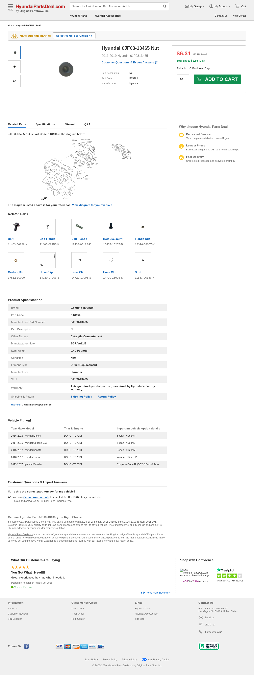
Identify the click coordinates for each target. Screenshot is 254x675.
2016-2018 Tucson (134, 521)
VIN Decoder (15, 619)
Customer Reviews (18, 613)
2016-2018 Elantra (113, 521)
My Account (77, 608)
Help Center (239, 15)
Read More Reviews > (158, 592)
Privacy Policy (129, 659)
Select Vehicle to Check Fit (74, 35)
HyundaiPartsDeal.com (20, 534)
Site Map (139, 619)
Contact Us (221, 15)
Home (11, 25)
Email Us (210, 617)
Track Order (77, 613)
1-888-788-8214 (213, 631)
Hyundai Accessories (108, 15)
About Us (13, 608)
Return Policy (107, 396)
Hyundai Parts (78, 15)
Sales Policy (91, 659)
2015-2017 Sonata (91, 521)
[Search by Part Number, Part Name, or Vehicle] (164, 6)
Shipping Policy (81, 396)
